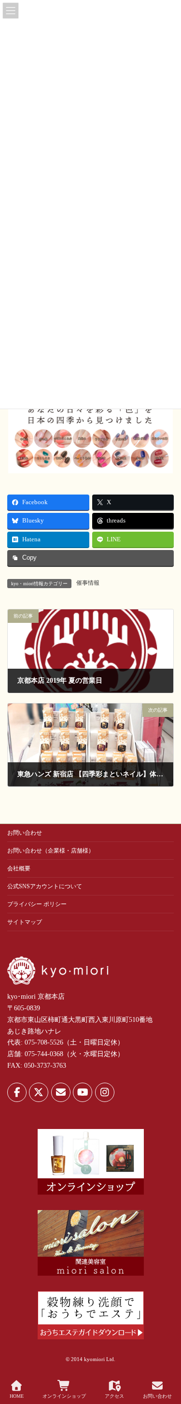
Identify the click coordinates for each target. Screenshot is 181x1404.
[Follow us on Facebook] (17, 1092)
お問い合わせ (24, 832)
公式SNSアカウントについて (44, 886)
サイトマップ (24, 922)
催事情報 (87, 582)
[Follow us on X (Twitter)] (38, 1092)
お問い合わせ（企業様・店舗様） (50, 850)
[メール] (60, 1092)
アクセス (114, 1396)
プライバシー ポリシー (37, 904)
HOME (17, 1396)
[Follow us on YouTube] (82, 1092)
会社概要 (18, 868)
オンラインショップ (64, 1396)
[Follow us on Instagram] (104, 1092)
